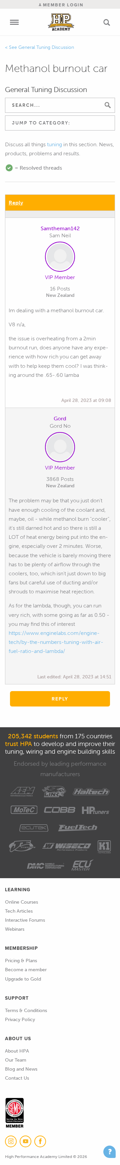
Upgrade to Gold (23, 979)
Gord (60, 418)
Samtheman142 (60, 228)
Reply (16, 202)
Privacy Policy (20, 1019)
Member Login (62, 5)
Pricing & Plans (21, 961)
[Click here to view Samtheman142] (60, 258)
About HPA (17, 1051)
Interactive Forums (25, 920)
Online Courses (21, 902)
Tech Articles (19, 911)
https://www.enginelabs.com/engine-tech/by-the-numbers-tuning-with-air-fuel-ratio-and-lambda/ (56, 642)
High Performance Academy (61, 22)
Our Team (15, 1060)
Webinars (14, 929)
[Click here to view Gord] (60, 448)
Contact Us (17, 1078)
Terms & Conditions (26, 1010)
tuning (54, 144)
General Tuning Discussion (46, 47)
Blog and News (21, 1069)
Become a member (26, 970)
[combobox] (60, 123)
